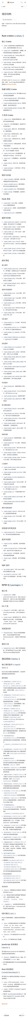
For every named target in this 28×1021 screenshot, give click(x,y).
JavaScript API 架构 (11, 84)
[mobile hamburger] (25, 2)
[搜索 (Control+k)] (21, 2)
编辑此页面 (4, 1004)
